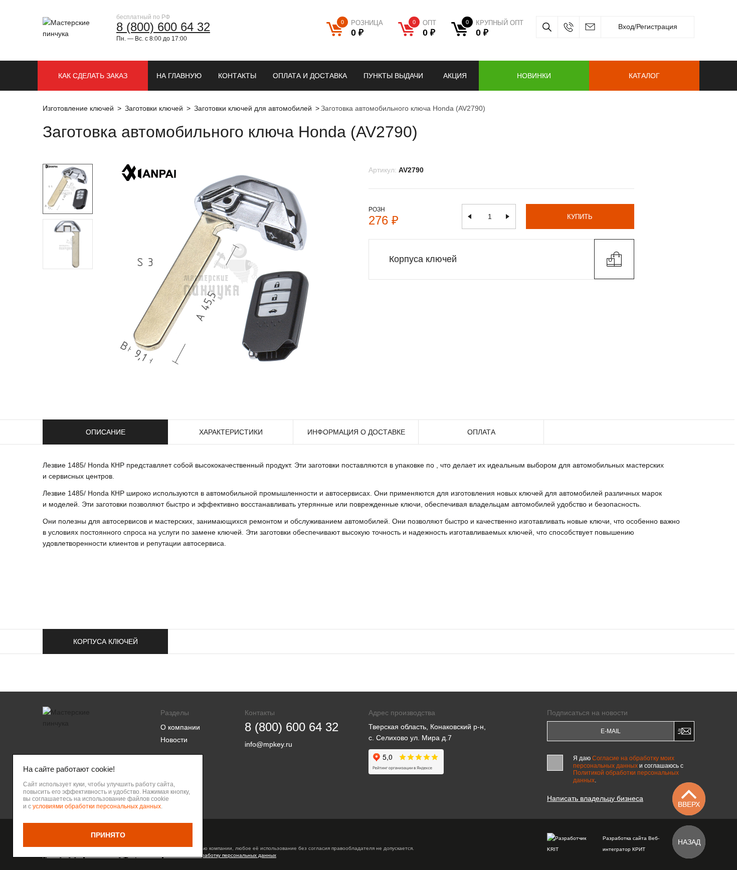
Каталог (644, 76)
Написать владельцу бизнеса (595, 798)
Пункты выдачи (393, 76)
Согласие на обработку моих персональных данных (623, 762)
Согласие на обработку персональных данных (219, 855)
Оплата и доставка (310, 76)
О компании (180, 727)
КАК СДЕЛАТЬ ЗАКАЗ (92, 76)
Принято (108, 835)
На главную (179, 76)
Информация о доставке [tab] (356, 432)
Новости (174, 740)
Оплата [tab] (481, 432)
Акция (455, 76)
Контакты (237, 76)
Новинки (534, 76)
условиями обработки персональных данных (97, 806)
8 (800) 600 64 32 (163, 27)
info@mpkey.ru (590, 27)
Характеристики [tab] (231, 432)
